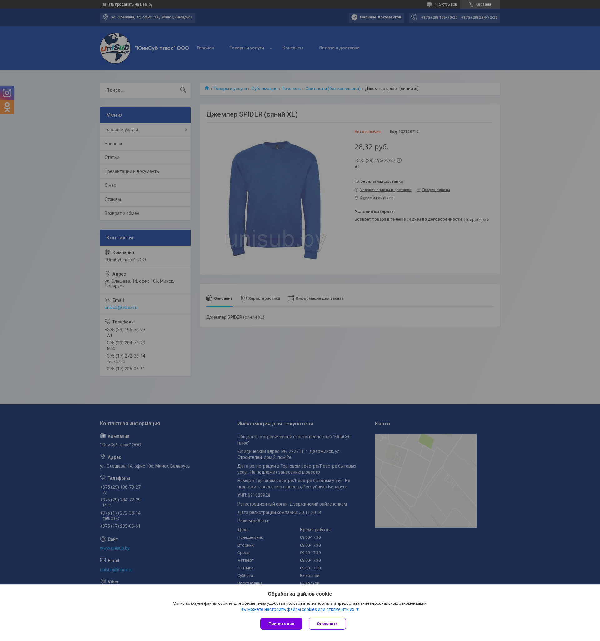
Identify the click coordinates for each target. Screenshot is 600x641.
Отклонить (327, 623)
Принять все (281, 623)
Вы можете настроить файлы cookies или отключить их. (298, 609)
